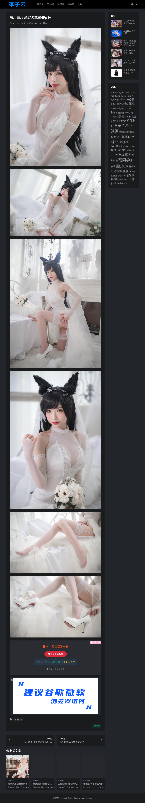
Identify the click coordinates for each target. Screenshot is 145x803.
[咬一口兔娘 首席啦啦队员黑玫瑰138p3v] (116, 43)
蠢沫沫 (122, 166)
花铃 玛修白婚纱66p (17, 783)
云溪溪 (121, 112)
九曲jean (120, 108)
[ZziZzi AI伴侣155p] (116, 33)
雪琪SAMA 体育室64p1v (129, 51)
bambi (114, 92)
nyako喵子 (115, 99)
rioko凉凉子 (127, 99)
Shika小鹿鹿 (115, 104)
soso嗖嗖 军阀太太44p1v (129, 22)
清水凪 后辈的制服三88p (129, 71)
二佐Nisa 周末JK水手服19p (67, 785)
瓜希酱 (132, 146)
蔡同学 (124, 159)
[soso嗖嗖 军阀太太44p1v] (116, 23)
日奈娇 (119, 125)
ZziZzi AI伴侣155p (129, 32)
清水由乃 (18, 719)
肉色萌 (71, 4)
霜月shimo (123, 179)
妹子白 (40, 4)
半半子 (128, 112)
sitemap (88, 798)
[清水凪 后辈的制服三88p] (116, 73)
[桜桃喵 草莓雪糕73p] (93, 766)
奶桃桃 (132, 116)
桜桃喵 (126, 137)
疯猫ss (115, 150)
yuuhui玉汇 (127, 103)
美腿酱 (60, 4)
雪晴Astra (122, 175)
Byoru (121, 92)
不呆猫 (113, 108)
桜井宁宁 (116, 137)
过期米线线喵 (123, 171)
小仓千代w (121, 120)
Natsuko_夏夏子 (125, 96)
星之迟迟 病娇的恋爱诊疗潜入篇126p (43, 785)
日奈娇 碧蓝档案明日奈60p (129, 61)
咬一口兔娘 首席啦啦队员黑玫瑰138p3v (129, 43)
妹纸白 (30, 23)
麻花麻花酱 (122, 183)
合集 (80, 4)
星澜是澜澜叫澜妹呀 (127, 132)
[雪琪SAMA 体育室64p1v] (116, 53)
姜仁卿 (113, 121)
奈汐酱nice (123, 116)
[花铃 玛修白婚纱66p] (17, 766)
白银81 (123, 150)
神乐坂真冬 (123, 154)
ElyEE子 (128, 93)
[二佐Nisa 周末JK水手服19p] (68, 766)
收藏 (98, 726)
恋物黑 (50, 4)
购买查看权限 (56, 654)
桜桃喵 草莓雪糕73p (93, 783)
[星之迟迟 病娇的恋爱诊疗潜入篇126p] (42, 766)
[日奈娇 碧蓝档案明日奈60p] (116, 63)
